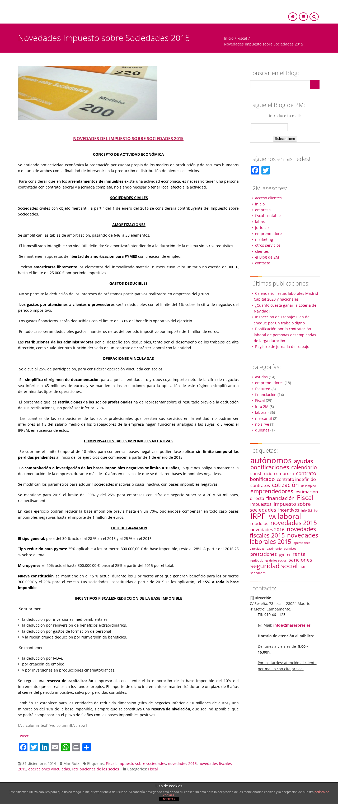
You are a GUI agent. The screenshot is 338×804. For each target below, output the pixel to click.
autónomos (271, 460)
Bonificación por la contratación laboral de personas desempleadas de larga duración (285, 334)
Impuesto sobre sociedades (142, 763)
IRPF (257, 516)
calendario (304, 467)
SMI (302, 567)
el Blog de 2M (267, 257)
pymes (284, 554)
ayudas (261, 376)
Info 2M (262, 406)
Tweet (23, 735)
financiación (265, 394)
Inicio (228, 38)
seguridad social (274, 565)
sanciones (300, 559)
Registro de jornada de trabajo (282, 346)
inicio (260, 203)
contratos (260, 485)
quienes (262, 430)
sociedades (257, 573)
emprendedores (269, 233)
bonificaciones (269, 467)
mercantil (263, 418)
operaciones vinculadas (49, 768)
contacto (262, 262)
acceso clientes (268, 197)
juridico (262, 227)
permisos (290, 548)
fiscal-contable (268, 215)
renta (299, 553)
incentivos (288, 510)
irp (316, 510)
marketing (264, 239)
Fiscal (242, 38)
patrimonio (274, 548)
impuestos (260, 504)
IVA (271, 516)
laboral (261, 221)
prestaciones (263, 554)
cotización (285, 485)
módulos (259, 523)
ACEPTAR (169, 799)
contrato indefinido (296, 479)
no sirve (262, 424)
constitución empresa (272, 473)
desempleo (308, 486)
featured (262, 388)
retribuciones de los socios (95, 768)
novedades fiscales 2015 (283, 532)
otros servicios (267, 245)
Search (315, 84)
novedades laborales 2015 (284, 538)
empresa (263, 209)
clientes (262, 251)
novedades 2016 (267, 529)
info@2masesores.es (292, 625)
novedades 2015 (182, 763)
